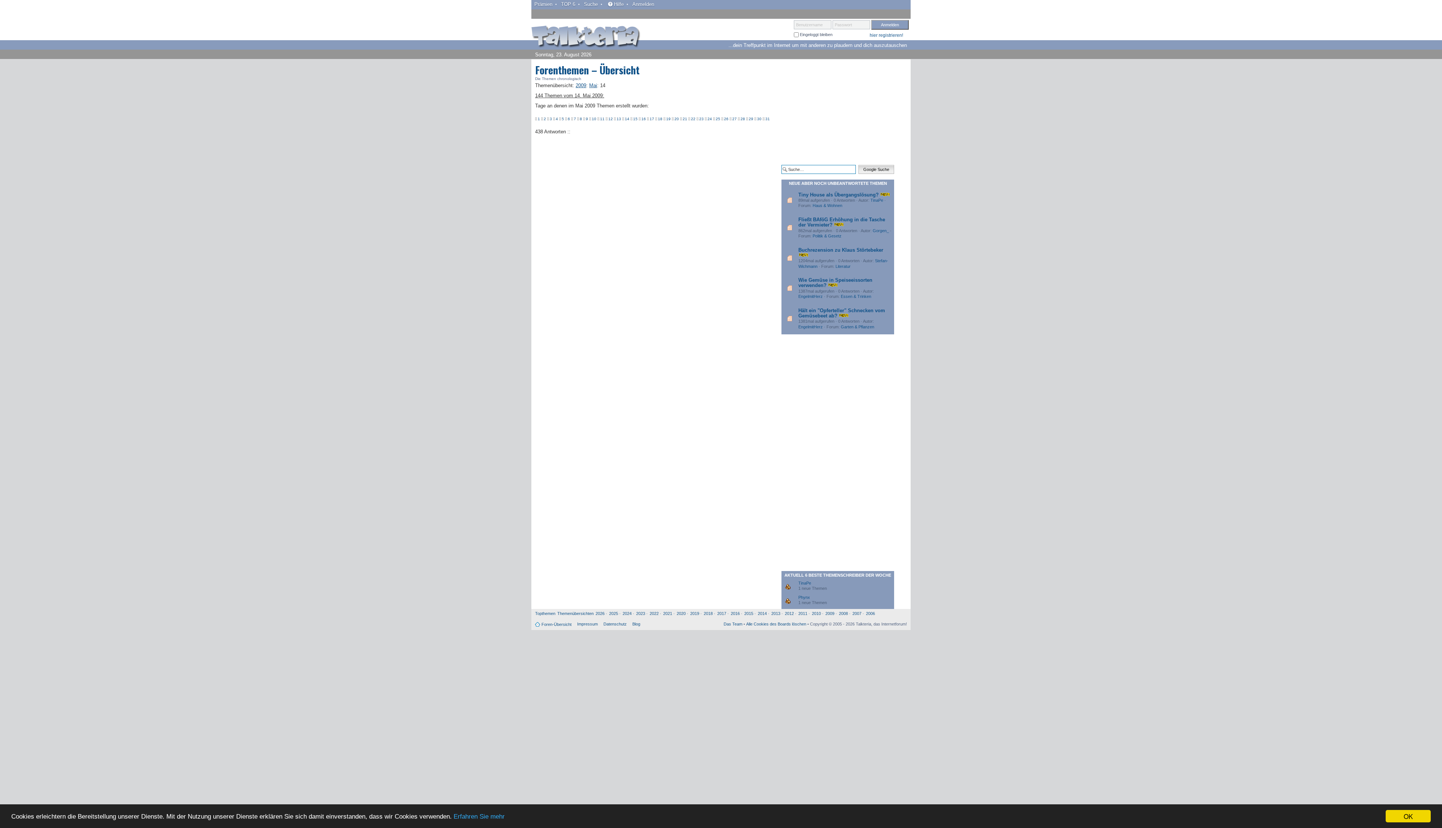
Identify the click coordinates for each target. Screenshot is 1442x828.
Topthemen (545, 613)
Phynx (804, 597)
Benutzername (809, 25)
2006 (870, 613)
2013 (775, 613)
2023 (640, 613)
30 (759, 119)
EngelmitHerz (810, 296)
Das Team (733, 624)
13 (619, 119)
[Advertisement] (837, 112)
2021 (667, 613)
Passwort (843, 25)
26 (726, 119)
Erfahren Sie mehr (479, 816)
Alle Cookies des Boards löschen (776, 624)
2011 (802, 613)
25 (718, 119)
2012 (789, 613)
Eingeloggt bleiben (816, 34)
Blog (636, 624)
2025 (613, 613)
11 (602, 119)
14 (627, 119)
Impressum (587, 624)
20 (676, 119)
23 (701, 119)
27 (734, 119)
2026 (600, 613)
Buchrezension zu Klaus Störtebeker (840, 250)
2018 (708, 613)
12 (610, 119)
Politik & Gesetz (827, 236)
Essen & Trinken (856, 296)
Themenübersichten (575, 613)
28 (743, 119)
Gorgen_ (881, 230)
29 (751, 119)
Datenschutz (615, 624)
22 (693, 119)
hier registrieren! (886, 35)
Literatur (843, 266)
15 (635, 119)
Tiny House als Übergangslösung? (838, 195)
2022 (654, 613)
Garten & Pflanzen (857, 327)
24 (709, 119)
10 (594, 119)
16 (643, 119)
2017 (721, 613)
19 (668, 119)
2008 (843, 613)
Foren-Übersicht (557, 624)
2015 (748, 613)
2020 (681, 613)
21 (685, 119)
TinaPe (876, 200)
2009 (829, 613)
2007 (856, 613)
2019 (694, 613)
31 (767, 119)
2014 (762, 613)
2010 (816, 613)
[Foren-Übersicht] (585, 37)
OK (1408, 816)
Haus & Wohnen (827, 205)
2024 (627, 613)
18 (660, 119)
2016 (735, 613)
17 (652, 119)
